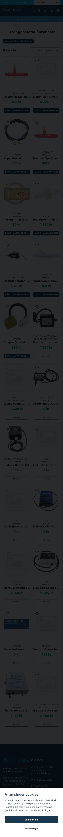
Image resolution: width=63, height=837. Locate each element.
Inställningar (31, 828)
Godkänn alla (31, 819)
